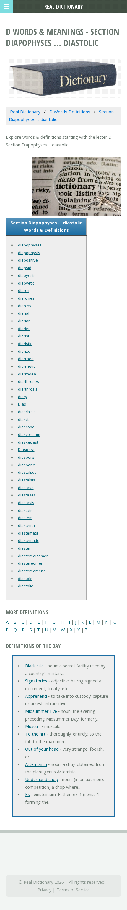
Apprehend (36, 696)
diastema (26, 525)
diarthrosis (28, 389)
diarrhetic (26, 366)
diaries (24, 328)
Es (27, 794)
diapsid (24, 267)
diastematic (28, 540)
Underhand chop (41, 779)
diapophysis (29, 252)
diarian (24, 321)
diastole (25, 578)
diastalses (27, 472)
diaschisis (27, 411)
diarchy (24, 305)
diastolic (25, 586)
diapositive (28, 260)
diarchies (26, 298)
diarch (23, 290)
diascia (24, 419)
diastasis (26, 502)
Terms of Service (73, 890)
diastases (27, 495)
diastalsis (26, 480)
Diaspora (26, 449)
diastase (26, 487)
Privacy (44, 890)
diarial (23, 313)
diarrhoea (27, 374)
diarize (24, 351)
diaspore (26, 457)
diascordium (29, 434)
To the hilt (35, 734)
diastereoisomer (33, 555)
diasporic (26, 465)
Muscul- (32, 726)
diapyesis (26, 275)
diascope (26, 426)
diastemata (28, 533)
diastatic (25, 510)
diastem (25, 517)
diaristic (25, 343)
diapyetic (26, 283)
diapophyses (30, 245)
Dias (22, 404)
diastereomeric (31, 571)
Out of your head (42, 749)
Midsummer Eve (41, 711)
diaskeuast (28, 442)
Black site (34, 666)
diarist (23, 336)
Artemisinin (36, 764)
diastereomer (30, 563)
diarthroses (28, 381)
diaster (24, 548)
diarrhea (26, 358)
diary (22, 396)
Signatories (36, 681)
